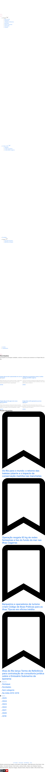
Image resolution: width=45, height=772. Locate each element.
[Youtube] (6, 770)
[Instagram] (4, 770)
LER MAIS (1, 384)
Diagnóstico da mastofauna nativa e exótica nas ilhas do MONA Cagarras (32, 377)
